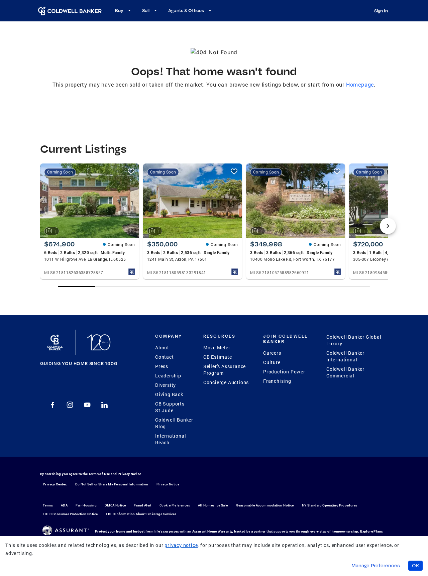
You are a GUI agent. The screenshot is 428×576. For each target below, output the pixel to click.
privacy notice (181, 545)
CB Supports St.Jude (170, 407)
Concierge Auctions (226, 382)
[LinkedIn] (105, 405)
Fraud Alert (142, 505)
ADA (64, 505)
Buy (119, 10)
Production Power (284, 371)
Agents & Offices (186, 10)
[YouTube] (87, 405)
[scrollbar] (214, 286)
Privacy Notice (129, 474)
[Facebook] (52, 405)
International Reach (170, 439)
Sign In (381, 10)
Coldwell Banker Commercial (345, 372)
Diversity (165, 385)
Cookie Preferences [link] (174, 505)
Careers (272, 353)
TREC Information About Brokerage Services (141, 514)
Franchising (277, 381)
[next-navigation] (388, 226)
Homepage (360, 84)
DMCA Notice (115, 505)
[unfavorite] (131, 171)
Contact (164, 357)
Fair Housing (86, 505)
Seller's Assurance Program (224, 369)
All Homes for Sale (213, 505)
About (162, 347)
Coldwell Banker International (345, 356)
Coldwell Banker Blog (174, 423)
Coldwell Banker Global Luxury (354, 340)
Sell (145, 10)
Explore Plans (371, 531)
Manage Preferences (375, 566)
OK (415, 566)
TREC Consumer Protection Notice (70, 514)
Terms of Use (99, 474)
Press (161, 366)
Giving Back (169, 394)
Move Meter (216, 347)
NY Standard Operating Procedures (329, 505)
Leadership (168, 375)
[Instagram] (70, 405)
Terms (48, 505)
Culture (272, 362)
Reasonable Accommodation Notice (265, 505)
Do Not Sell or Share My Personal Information (111, 484)
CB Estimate (217, 357)
